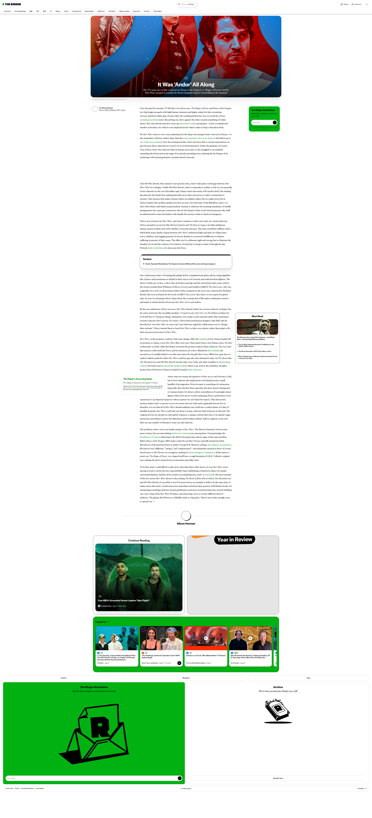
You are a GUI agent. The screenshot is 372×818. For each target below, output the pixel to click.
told (205, 313)
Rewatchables (89, 11)
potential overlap (188, 123)
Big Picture (101, 11)
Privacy (17, 788)
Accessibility (40, 788)
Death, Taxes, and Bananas (150, 663)
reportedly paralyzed (173, 365)
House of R (136, 11)
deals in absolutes (156, 248)
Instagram (361, 788)
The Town (146, 11)
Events (66, 11)
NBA (31, 11)
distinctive (177, 433)
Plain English (157, 11)
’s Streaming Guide (137, 379)
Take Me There (278, 778)
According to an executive (219, 444)
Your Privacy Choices (27, 788)
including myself (147, 119)
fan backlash (213, 350)
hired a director (194, 369)
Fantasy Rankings (20, 11)
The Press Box (235, 663)
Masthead (186, 678)
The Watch (112, 11)
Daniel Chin (107, 606)
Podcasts (358, 4)
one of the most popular (151, 142)
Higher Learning (124, 11)
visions (185, 433)
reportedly (210, 474)
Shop (308, 678)
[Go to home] (11, 4)
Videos (346, 4)
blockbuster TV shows (150, 437)
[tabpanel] (186, 264)
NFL (38, 11)
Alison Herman (107, 108)
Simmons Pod (76, 11)
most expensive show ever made (197, 138)
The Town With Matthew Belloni (195, 663)
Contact (63, 678)
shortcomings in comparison (201, 452)
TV (51, 11)
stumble (202, 339)
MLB (44, 11)
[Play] (117, 638)
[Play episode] (179, 663)
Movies (58, 11)
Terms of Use (9, 788)
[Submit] (275, 122)
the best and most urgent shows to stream (138, 388)
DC (100, 596)
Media (236, 653)
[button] (187, 4)
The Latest (7, 11)
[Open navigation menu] (367, 4)
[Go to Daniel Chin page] (99, 606)
